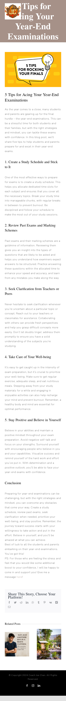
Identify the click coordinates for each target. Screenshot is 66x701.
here (19, 577)
